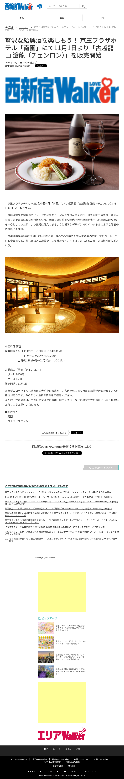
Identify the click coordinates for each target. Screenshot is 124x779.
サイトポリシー (34, 771)
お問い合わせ (90, 771)
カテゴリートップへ (102, 467)
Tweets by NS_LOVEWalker (45, 557)
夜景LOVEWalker (81, 759)
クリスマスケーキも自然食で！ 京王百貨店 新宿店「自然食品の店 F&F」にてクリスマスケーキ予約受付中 (55, 527)
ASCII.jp (71, 765)
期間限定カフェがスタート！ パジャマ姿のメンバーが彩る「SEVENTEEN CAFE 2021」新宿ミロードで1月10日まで (58, 508)
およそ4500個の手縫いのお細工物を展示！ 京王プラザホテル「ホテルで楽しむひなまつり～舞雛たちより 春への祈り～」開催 (61, 540)
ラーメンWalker (56, 765)
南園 (10, 416)
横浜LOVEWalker (39, 759)
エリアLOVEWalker (19, 759)
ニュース (103, 17)
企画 (21, 17)
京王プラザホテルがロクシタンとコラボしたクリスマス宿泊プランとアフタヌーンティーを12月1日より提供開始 (58, 492)
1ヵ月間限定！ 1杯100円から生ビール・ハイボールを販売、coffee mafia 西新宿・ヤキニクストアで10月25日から (58, 497)
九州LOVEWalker (101, 759)
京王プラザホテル (18, 421)
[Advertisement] (62, 592)
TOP (62, 17)
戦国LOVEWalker (73, 761)
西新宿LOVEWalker (60, 759)
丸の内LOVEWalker (52, 761)
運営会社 (75, 771)
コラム (68, 749)
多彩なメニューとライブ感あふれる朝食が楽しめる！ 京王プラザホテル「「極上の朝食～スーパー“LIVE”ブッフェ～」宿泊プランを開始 (62, 533)
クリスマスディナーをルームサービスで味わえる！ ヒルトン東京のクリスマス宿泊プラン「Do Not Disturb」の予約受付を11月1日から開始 (61, 502)
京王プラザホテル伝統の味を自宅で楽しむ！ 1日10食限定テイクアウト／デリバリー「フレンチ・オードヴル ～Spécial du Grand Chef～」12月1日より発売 (61, 521)
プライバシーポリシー (56, 771)
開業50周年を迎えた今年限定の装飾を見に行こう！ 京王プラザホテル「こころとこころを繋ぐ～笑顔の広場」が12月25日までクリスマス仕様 (61, 514)
